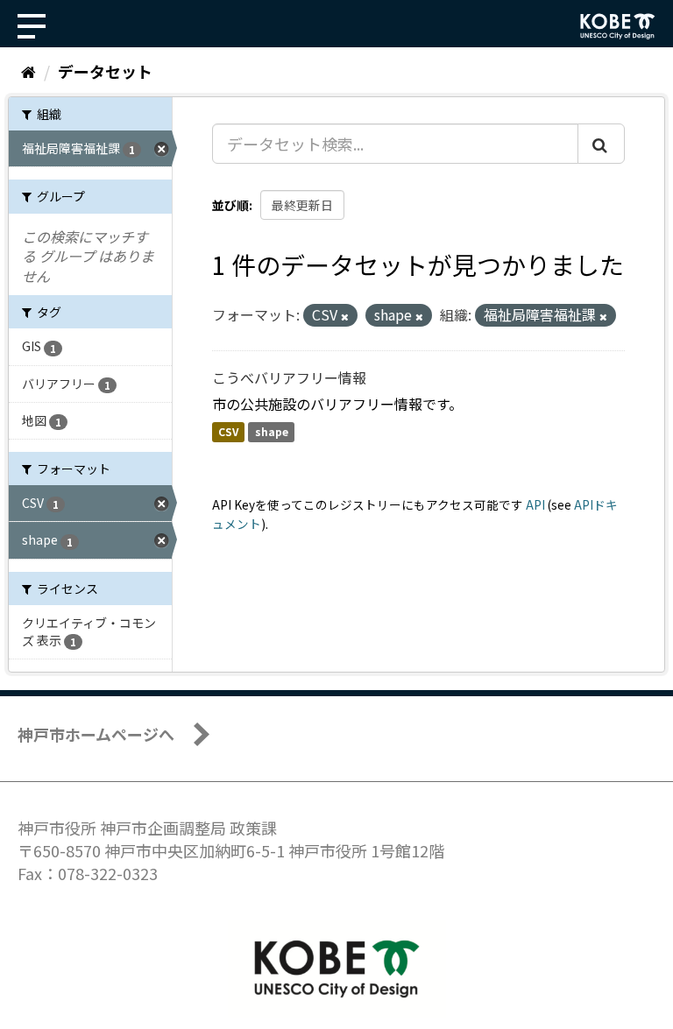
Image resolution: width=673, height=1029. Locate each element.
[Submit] (601, 143)
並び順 (230, 205)
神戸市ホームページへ (96, 733)
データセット (105, 71)
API (535, 504)
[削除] (345, 316)
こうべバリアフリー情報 (289, 377)
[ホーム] (28, 71)
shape (271, 432)
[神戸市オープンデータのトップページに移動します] (617, 26)
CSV (228, 432)
